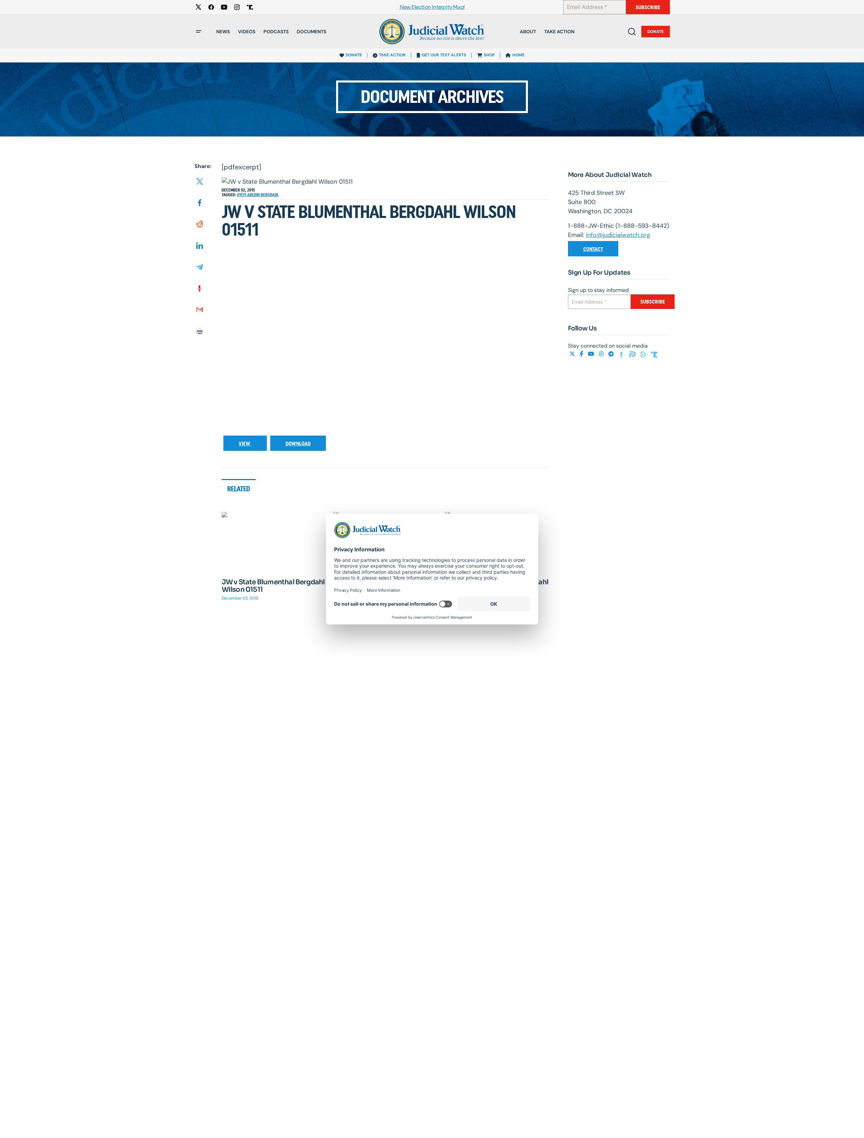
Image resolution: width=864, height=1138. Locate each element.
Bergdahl (270, 194)
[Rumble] (644, 353)
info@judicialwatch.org (618, 235)
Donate (655, 31)
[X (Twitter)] (573, 353)
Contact (593, 249)
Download (298, 443)
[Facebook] (582, 353)
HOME (518, 55)
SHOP (489, 55)
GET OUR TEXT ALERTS (444, 55)
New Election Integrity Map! (432, 7)
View (245, 443)
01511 (242, 194)
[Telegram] (612, 353)
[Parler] (633, 353)
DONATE (354, 55)
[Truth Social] (654, 353)
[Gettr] (622, 353)
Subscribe (648, 7)
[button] (199, 31)
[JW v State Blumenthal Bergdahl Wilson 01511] (274, 541)
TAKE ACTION (392, 55)
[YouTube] (591, 353)
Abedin (254, 194)
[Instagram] (602, 353)
